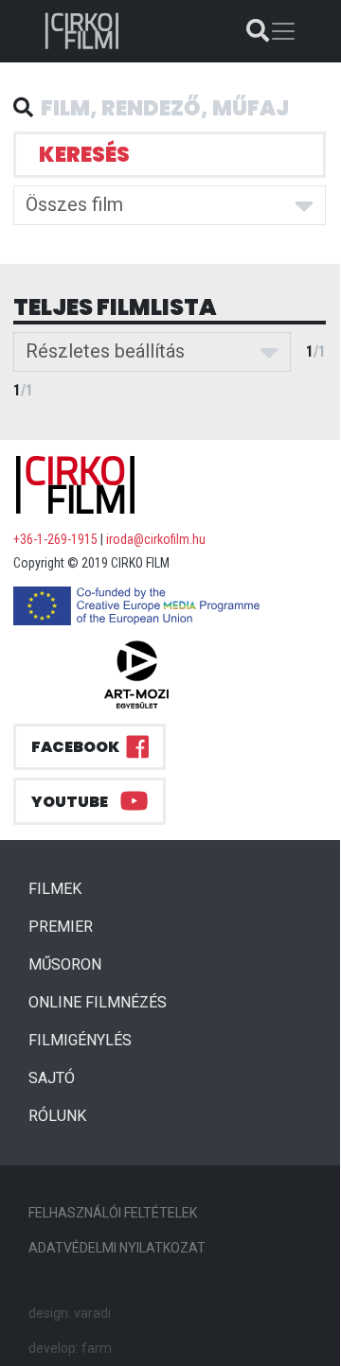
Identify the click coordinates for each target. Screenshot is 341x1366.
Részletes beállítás (105, 351)
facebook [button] (75, 747)
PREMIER (68, 926)
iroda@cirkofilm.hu (156, 539)
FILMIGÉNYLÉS (80, 1040)
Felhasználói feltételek (112, 1212)
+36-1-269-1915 (55, 539)
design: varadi (69, 1313)
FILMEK (62, 888)
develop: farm (70, 1348)
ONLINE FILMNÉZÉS (97, 1002)
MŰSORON (64, 964)
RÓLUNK (57, 1116)
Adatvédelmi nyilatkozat (117, 1247)
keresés (84, 154)
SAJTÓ (51, 1078)
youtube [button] (69, 802)
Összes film (74, 204)
